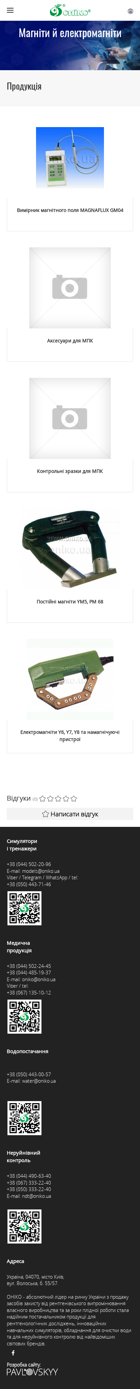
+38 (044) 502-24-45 (29, 966)
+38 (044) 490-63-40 (29, 1176)
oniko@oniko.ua (38, 979)
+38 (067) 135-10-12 (29, 992)
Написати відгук (74, 813)
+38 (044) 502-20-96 (29, 864)
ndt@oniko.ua (36, 1196)
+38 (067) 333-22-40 (29, 1182)
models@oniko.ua (40, 871)
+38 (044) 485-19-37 (29, 972)
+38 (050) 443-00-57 (29, 1074)
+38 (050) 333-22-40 (29, 1189)
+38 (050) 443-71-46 (29, 884)
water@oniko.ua (39, 1081)
